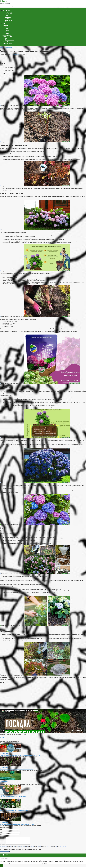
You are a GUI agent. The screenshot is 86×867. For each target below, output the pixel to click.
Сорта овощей (8, 17)
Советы (4, 45)
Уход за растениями (7, 10)
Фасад (6, 31)
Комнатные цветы (8, 13)
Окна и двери (5, 41)
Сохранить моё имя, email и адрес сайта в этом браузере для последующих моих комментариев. (21, 849)
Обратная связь (6, 856)
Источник (2, 737)
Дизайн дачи (5, 25)
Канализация (7, 27)
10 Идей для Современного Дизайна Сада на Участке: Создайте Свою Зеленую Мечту (17, 824)
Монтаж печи (7, 30)
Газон (4, 23)
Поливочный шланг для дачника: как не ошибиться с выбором (12, 782)
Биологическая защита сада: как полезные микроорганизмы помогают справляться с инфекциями (20, 755)
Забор (6, 38)
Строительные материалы (8, 36)
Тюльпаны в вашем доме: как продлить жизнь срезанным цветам (13, 796)
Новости (4, 9)
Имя (1, 829)
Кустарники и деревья (9, 22)
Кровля (6, 28)
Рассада (6, 15)
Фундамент (7, 33)
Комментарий (3, 844)
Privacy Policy (5, 854)
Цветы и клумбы (8, 20)
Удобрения (7, 18)
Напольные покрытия (9, 40)
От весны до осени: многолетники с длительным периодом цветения (14, 810)
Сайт (1, 834)
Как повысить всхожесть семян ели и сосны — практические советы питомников (16, 769)
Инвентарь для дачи (7, 35)
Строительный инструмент (8, 43)
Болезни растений (8, 12)
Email (1, 832)
